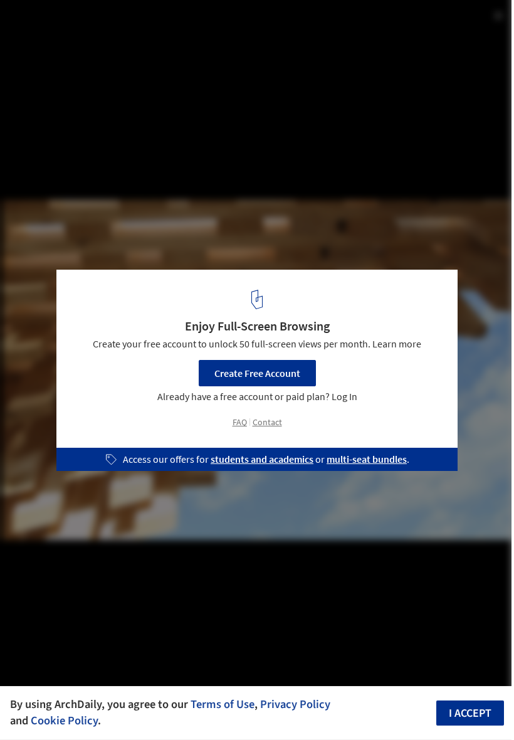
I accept (470, 713)
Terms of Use (222, 704)
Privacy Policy (295, 704)
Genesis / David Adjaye (83, 23)
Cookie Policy (64, 720)
